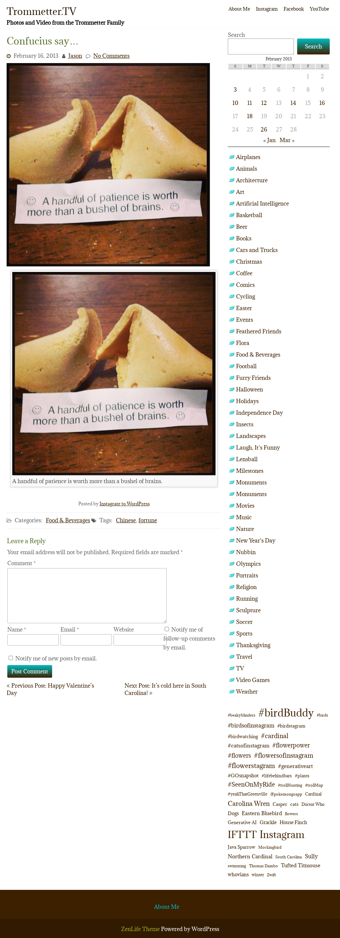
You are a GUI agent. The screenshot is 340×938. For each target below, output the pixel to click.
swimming (237, 865)
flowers (291, 813)
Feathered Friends (258, 331)
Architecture (252, 180)
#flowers (239, 755)
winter (258, 874)
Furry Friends (253, 378)
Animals (246, 168)
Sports (244, 633)
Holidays (247, 401)
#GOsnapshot (243, 775)
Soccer (244, 622)
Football (246, 366)
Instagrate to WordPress (125, 504)
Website (124, 629)
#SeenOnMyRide (251, 784)
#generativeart (295, 766)
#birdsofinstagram (251, 725)
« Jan (269, 140)
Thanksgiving (253, 645)
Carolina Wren (249, 803)
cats (294, 804)
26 (264, 129)
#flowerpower (291, 745)
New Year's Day (255, 540)
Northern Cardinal (250, 856)
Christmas (249, 261)
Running (247, 598)
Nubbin (246, 552)
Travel (244, 656)
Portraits (247, 575)
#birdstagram (291, 726)
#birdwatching (243, 736)
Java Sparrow (241, 847)
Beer (241, 226)
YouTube (319, 9)
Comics (245, 285)
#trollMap (314, 785)
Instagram (267, 9)
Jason (75, 55)
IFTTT (242, 834)
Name (16, 629)
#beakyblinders (241, 715)
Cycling (245, 296)
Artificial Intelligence (262, 203)
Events (244, 319)
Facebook (294, 9)
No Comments (111, 55)
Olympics (248, 563)
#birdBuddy (286, 713)
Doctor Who (312, 804)
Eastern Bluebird (262, 813)
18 (250, 116)
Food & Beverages (68, 520)
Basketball (249, 215)
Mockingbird (270, 847)
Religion (246, 587)
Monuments (251, 482)
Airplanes (248, 157)
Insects (244, 424)
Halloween (249, 389)
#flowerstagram (251, 765)
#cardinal (274, 735)
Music (244, 517)
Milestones (249, 470)
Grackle (268, 822)
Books (243, 238)
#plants (302, 775)
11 (249, 103)
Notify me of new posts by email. (56, 658)
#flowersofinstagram (283, 755)
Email (69, 629)
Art (240, 192)
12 (264, 103)
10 (235, 103)
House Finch (293, 822)
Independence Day (259, 412)
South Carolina (288, 857)
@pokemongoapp (286, 794)
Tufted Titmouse (300, 865)
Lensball (247, 459)
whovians (238, 874)
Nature (245, 529)
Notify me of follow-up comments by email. (189, 638)
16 (322, 103)
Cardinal (313, 794)
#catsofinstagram (248, 745)
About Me (239, 9)
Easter (244, 308)
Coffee (244, 273)
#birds (322, 715)
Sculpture (248, 610)
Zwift (271, 874)
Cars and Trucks (257, 250)
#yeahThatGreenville (247, 794)
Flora (242, 343)
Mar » (287, 140)
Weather (247, 691)
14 (293, 103)
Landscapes (251, 436)
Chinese (126, 520)
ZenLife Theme (141, 929)
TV (240, 668)
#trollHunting (290, 785)
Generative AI (242, 822)
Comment (21, 563)
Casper (280, 804)
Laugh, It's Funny (258, 447)
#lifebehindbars (277, 775)
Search (236, 35)
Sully (311, 856)
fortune (147, 520)
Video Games (253, 680)
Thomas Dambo (263, 865)
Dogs (233, 813)
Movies (245, 505)
